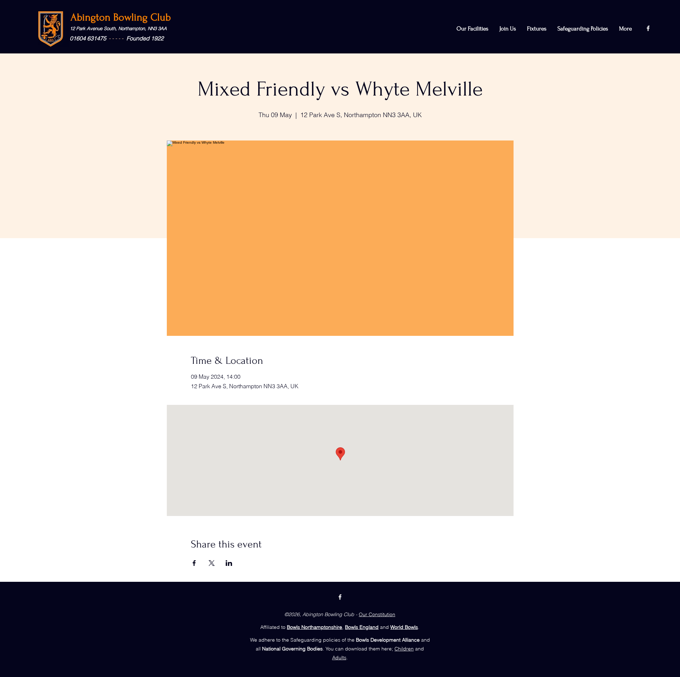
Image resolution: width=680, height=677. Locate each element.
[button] (582, 28)
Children (404, 649)
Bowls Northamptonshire (314, 627)
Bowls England (362, 627)
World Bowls (404, 627)
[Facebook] (648, 28)
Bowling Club (142, 17)
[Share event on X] (211, 563)
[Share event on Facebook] (194, 563)
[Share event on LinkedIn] (229, 563)
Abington (91, 17)
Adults (339, 657)
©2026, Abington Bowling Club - (320, 614)
